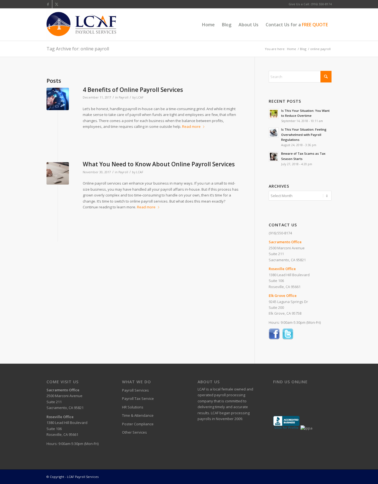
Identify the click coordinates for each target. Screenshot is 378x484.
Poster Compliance (138, 423)
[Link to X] (56, 4)
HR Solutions (132, 407)
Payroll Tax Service (138, 398)
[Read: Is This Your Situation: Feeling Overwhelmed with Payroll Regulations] (274, 133)
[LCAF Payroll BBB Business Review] (286, 428)
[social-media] (57, 99)
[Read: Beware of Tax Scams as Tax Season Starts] (274, 157)
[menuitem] (208, 25)
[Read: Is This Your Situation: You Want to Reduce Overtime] (274, 114)
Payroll (123, 97)
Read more (191, 126)
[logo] (81, 25)
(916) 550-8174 (280, 233)
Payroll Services (135, 390)
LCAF (139, 97)
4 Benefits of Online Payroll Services (133, 90)
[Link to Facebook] (48, 4)
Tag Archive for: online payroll (77, 49)
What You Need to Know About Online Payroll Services (159, 164)
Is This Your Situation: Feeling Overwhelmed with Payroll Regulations (304, 134)
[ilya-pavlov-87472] (57, 173)
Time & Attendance (138, 415)
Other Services (134, 432)
